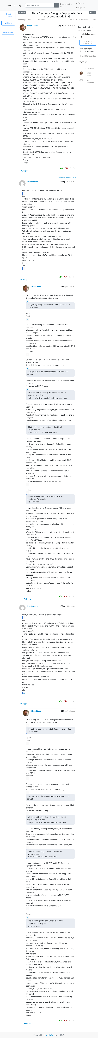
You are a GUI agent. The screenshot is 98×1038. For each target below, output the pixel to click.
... (24, 193)
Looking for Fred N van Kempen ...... (33, 19)
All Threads (9, 23)
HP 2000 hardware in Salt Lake (83, 19)
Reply (25, 171)
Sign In (80, 3)
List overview (8, 15)
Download (9, 32)
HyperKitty (48, 1035)
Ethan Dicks (32, 26)
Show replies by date (67, 177)
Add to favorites (89, 56)
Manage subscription (87, 43)
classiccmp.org (14, 5)
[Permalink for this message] (74, 168)
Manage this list (66, 5)
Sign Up (81, 7)
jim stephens (32, 182)
